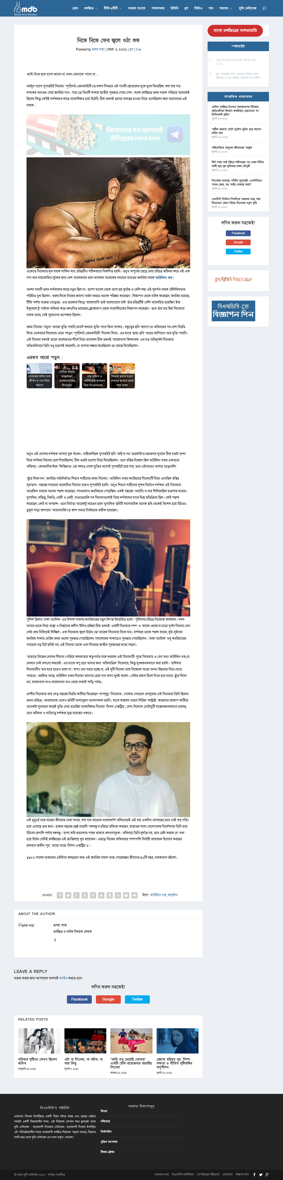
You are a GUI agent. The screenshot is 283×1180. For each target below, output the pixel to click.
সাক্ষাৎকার (158, 9)
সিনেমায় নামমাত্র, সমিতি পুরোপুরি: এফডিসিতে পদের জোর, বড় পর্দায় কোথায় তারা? (237, 182)
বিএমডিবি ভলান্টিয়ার (183, 1174)
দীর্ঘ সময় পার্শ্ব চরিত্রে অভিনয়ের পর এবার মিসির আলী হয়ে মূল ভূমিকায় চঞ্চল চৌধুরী (238, 164)
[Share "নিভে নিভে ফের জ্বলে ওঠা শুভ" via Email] (126, 895)
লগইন (63, 978)
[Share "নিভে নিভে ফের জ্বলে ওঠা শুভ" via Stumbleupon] (118, 895)
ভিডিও (198, 9)
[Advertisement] (108, 422)
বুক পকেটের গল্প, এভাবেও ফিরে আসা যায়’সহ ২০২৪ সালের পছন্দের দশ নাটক (238, 76)
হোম (75, 9)
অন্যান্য (223, 9)
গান (211, 9)
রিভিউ (174, 9)
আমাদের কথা (162, 1174)
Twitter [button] (137, 999)
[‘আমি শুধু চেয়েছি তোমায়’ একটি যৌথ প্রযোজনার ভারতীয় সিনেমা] (131, 1041)
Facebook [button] (79, 999)
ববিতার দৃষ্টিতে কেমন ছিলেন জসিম (37, 1061)
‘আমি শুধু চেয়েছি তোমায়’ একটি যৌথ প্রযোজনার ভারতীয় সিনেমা (131, 1063)
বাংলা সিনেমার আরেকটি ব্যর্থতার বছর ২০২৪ (236, 62)
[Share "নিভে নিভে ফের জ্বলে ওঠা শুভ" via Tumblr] (85, 895)
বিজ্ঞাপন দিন (242, 1174)
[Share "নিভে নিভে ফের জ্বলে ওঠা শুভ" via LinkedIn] (101, 895)
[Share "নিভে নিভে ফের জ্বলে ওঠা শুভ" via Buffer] (109, 895)
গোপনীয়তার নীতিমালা (208, 1174)
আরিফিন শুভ (163, 277)
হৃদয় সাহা (98, 49)
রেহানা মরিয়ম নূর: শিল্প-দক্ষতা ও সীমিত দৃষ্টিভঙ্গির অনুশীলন (174, 1063)
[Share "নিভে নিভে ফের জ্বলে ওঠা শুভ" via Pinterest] (93, 895)
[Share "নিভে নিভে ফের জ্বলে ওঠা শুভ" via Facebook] (60, 895)
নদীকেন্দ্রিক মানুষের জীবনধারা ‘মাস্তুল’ (232, 148)
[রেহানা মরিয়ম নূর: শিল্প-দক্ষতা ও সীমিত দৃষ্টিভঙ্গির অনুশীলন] (178, 1041)
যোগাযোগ (228, 1174)
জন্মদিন (173, 895)
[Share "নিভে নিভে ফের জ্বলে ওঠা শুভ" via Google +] (76, 895)
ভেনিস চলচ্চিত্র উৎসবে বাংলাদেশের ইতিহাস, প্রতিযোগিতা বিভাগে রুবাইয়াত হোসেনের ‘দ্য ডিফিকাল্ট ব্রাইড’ (235, 110)
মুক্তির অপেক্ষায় (109, 1142)
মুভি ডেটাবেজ (247, 9)
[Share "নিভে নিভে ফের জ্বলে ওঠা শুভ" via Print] (134, 895)
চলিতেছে (105, 1121)
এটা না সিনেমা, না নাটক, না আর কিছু (83, 1061)
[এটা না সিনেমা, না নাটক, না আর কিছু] (85, 1041)
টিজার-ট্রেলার (107, 1152)
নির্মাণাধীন (106, 1132)
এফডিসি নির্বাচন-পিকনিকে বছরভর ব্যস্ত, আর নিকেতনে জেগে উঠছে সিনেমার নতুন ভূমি (236, 201)
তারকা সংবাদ (136, 9)
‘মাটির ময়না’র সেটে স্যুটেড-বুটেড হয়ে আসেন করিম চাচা (236, 131)
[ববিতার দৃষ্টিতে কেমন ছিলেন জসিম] (39, 1041)
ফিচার (104, 1111)
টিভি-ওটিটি (111, 9)
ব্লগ (186, 9)
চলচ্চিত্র (88, 9)
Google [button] (108, 999)
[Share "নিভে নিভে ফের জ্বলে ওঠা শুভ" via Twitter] (68, 895)
